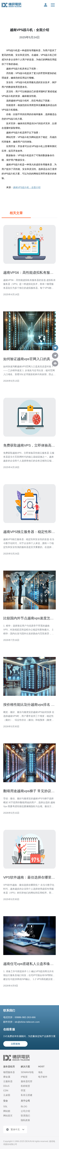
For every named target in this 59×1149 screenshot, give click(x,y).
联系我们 (25, 1115)
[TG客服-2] (55, 355)
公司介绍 (25, 1111)
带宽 (23, 1090)
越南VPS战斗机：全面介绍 (26, 187)
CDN (5, 1090)
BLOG (24, 1106)
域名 (40, 1072)
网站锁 (6, 1111)
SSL (5, 1106)
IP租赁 (24, 1076)
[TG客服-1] (55, 348)
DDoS (6, 1086)
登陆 (46, 5)
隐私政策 (25, 1120)
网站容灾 (7, 1115)
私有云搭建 (26, 1095)
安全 (5, 1100)
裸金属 (6, 1076)
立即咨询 (15, 1044)
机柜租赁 (25, 1086)
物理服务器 (9, 1072)
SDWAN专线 (27, 1072)
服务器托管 (26, 1081)
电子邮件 (42, 1076)
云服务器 (7, 1081)
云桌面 (6, 1095)
